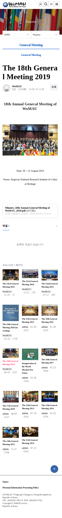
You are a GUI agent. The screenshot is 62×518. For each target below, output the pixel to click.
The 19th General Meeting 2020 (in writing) (10, 327)
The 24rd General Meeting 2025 (11, 285)
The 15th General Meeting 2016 (49, 407)
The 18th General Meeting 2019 (10, 362)
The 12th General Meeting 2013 (30, 407)
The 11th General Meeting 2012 (30, 320)
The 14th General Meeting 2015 (10, 443)
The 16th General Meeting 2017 (49, 361)
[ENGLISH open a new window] (51, 4)
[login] (40, 4)
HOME (7, 34)
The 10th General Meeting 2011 (49, 320)
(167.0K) (27, 209)
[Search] (46, 4)
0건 (14, 89)
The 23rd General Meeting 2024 (30, 283)
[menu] (56, 4)
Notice (5, 482)
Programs (36, 34)
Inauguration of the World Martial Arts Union (29, 368)
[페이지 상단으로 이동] (54, 469)
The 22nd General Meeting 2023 (49, 285)
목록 (53, 87)
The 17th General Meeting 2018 (10, 407)
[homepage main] (12, 5)
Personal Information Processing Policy (21, 487)
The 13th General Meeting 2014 (30, 441)
